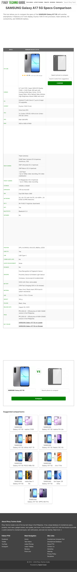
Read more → (57, 530)
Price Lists (28, 551)
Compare (38, 398)
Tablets (46, 2)
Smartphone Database (54, 541)
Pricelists (59, 2)
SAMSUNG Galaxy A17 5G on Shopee (31, 326)
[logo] (13, 2)
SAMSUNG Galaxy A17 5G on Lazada (30, 322)
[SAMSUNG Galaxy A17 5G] (32, 73)
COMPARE (60, 83)
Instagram (5, 546)
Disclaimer (50, 556)
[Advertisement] (38, 34)
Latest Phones (38, 2)
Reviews (52, 2)
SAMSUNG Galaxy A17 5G (32, 49)
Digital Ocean (42, 565)
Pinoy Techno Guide (14, 521)
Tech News (29, 2)
